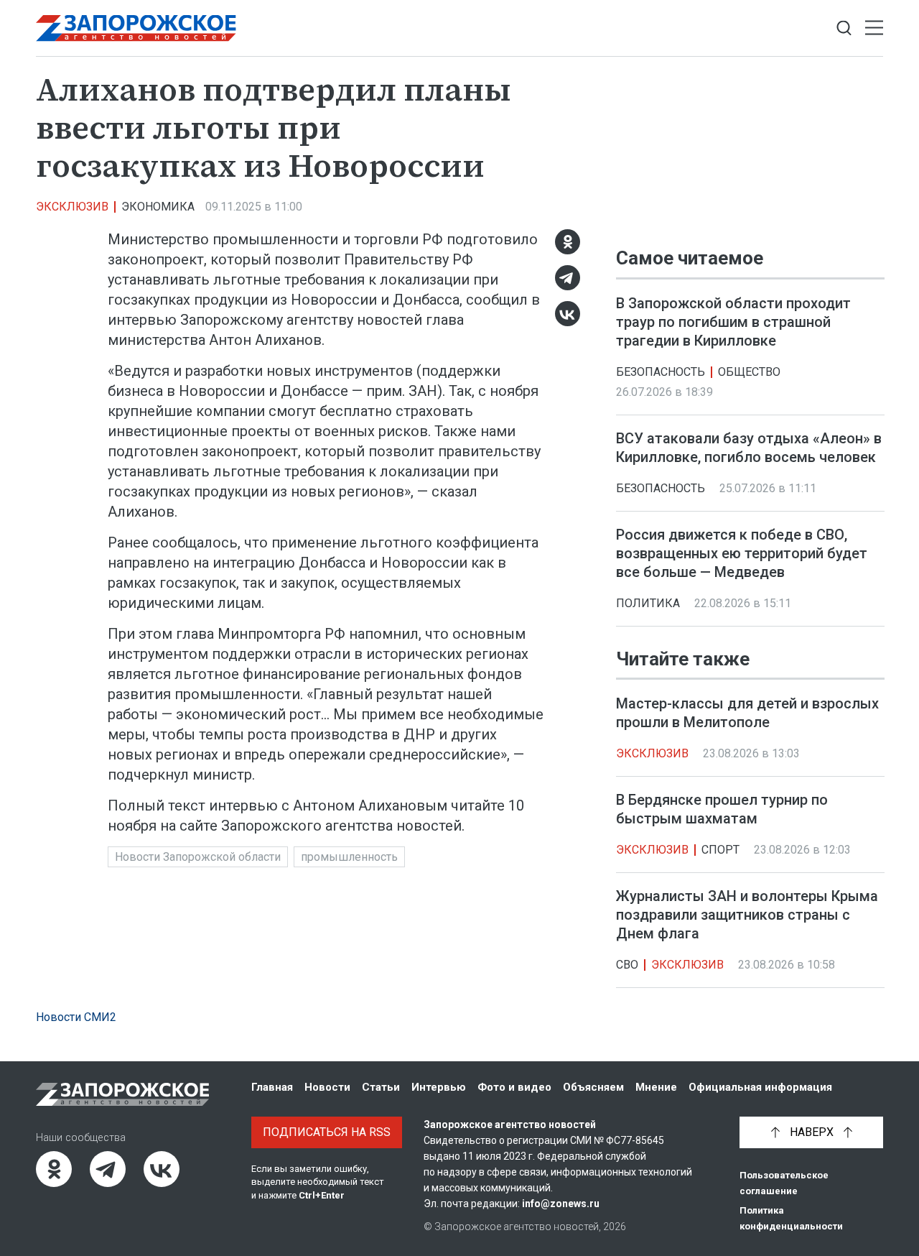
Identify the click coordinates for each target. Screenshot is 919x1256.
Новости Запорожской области (198, 857)
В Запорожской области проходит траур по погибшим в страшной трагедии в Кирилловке (733, 322)
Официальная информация (760, 1087)
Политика (648, 603)
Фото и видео (514, 1087)
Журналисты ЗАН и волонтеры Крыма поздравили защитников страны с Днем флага (747, 914)
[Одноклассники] (567, 241)
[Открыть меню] (874, 28)
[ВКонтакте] (567, 313)
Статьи (381, 1087)
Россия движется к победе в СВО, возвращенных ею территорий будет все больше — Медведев (741, 553)
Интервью (438, 1087)
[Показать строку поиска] (844, 28)
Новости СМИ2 (76, 1017)
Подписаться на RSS (327, 1132)
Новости (327, 1087)
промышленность (349, 857)
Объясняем (593, 1087)
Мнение (656, 1087)
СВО (627, 964)
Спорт (720, 849)
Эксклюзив (72, 206)
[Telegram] (567, 277)
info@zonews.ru (561, 1203)
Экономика (158, 206)
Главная (272, 1087)
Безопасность (660, 372)
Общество (749, 372)
